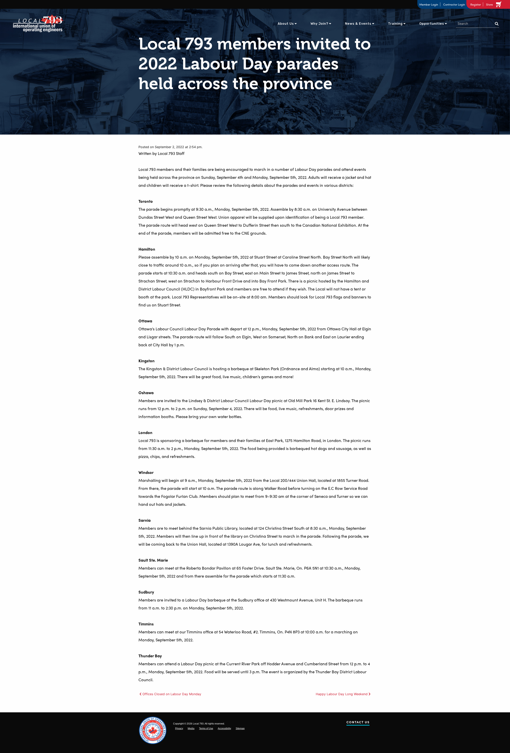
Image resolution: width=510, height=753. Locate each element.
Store (489, 4)
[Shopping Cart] (499, 4)
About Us (286, 24)
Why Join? (319, 24)
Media (191, 728)
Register (475, 4)
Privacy (179, 728)
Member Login (428, 4)
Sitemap (240, 728)
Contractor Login (454, 4)
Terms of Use (206, 728)
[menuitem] (286, 23)
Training (395, 24)
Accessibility (224, 728)
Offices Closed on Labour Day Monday (171, 694)
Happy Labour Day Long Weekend (342, 694)
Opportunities (431, 24)
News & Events (358, 24)
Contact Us (358, 722)
